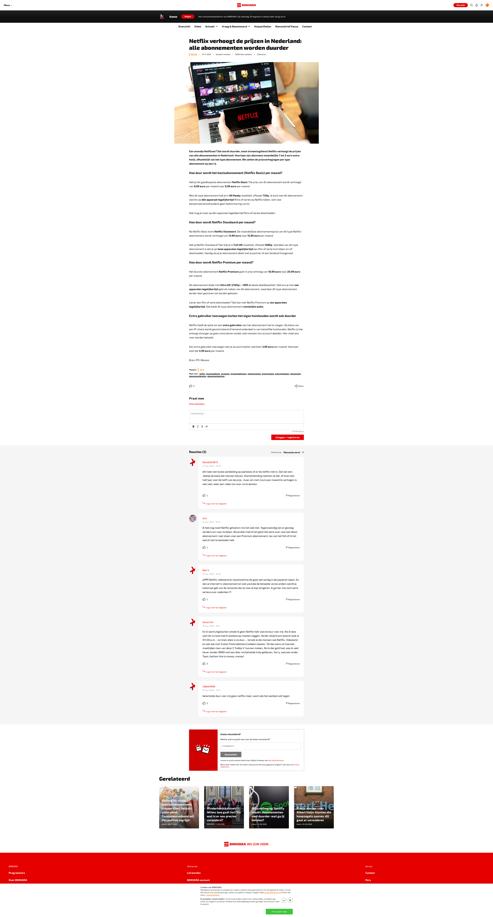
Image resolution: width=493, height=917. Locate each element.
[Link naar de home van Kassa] (162, 17)
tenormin (207, 622)
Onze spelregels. (197, 403)
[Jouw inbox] (476, 5)
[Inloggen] (481, 5)
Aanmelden (231, 754)
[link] (202, 373)
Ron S (205, 570)
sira (204, 518)
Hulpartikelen (262, 26)
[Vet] (193, 427)
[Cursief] (198, 427)
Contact (307, 26)
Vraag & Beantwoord (234, 26)
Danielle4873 (210, 462)
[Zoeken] (471, 5)
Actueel (210, 26)
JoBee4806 (208, 686)
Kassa (173, 16)
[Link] (207, 427)
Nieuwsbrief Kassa (286, 26)
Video (197, 26)
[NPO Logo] (487, 5)
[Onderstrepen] (202, 427)
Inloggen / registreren (288, 437)
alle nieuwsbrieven (276, 760)
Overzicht (184, 26)
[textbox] (246, 417)
